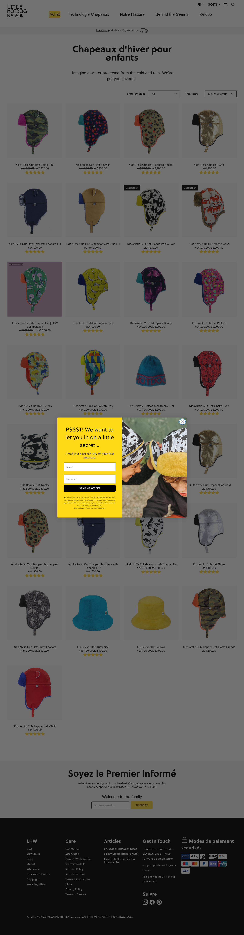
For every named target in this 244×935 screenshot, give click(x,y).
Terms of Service (99, 508)
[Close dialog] (182, 422)
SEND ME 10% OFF (89, 488)
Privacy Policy (85, 508)
